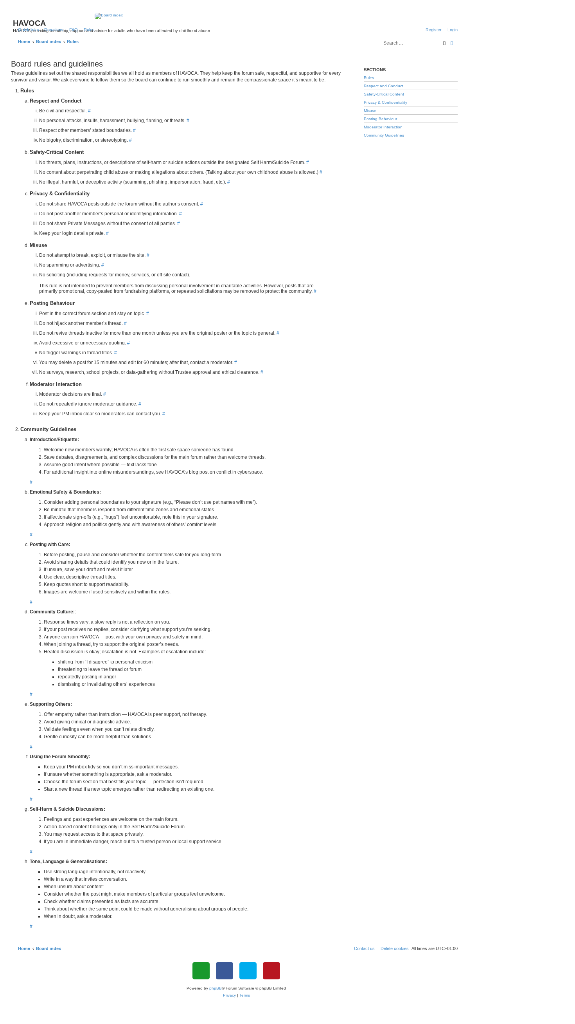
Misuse (370, 110)
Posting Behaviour (380, 119)
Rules (369, 78)
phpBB (215, 988)
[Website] (201, 970)
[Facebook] (224, 970)
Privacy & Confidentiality (385, 102)
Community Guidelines (384, 135)
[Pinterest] (271, 970)
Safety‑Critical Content (384, 94)
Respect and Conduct (383, 86)
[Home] (236, 16)
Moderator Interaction (383, 127)
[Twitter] (248, 970)
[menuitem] (52, 29)
